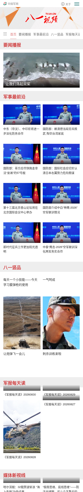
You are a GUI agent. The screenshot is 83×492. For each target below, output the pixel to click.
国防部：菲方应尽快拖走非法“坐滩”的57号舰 (20, 170)
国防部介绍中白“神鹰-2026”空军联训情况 (60, 209)
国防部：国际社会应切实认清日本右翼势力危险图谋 (60, 170)
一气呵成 (49, 279)
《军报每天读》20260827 (59, 404)
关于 (68, 4)
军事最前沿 (41, 34)
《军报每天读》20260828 (19, 457)
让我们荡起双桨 (18, 83)
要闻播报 (25, 34)
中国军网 (13, 4)
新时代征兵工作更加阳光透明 (20, 249)
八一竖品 (57, 34)
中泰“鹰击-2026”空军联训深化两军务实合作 (60, 249)
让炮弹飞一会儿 (14, 353)
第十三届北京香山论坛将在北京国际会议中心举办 (20, 209)
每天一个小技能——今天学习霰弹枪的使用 (20, 281)
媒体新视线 (14, 475)
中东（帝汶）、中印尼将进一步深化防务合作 (21, 131)
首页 (13, 34)
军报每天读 (73, 34)
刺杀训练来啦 (52, 353)
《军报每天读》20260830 (19, 394)
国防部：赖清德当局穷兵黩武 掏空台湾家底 (60, 131)
